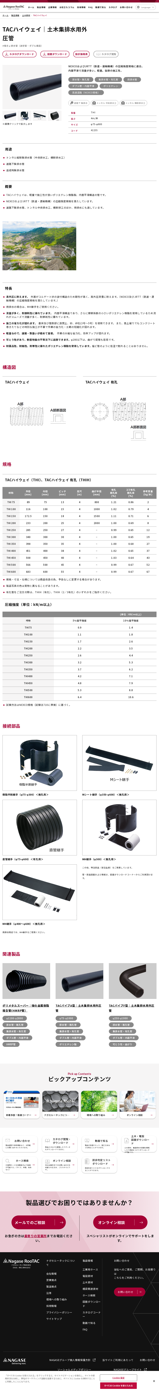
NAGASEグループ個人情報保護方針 (70, 1360)
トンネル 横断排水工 (135, 103)
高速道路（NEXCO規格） (86, 92)
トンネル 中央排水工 (106, 103)
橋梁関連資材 (90, 1289)
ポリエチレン (110, 86)
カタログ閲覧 (109, 54)
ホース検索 (89, 1295)
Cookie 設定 (118, 1377)
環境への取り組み (56, 1299)
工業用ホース (90, 1269)
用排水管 (132, 79)
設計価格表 (81, 54)
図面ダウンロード (57, 54)
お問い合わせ (147, 1360)
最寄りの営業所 (35, 1236)
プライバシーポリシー (59, 1312)
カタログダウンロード (21, 54)
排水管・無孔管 (80, 79)
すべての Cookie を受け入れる (118, 1385)
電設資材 (88, 1276)
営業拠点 (51, 1280)
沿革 (49, 1293)
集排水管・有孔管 (108, 79)
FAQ (85, 1329)
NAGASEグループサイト (128, 1369)
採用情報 (51, 1306)
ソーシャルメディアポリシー (74, 1369)
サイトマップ (54, 1319)
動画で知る (89, 1323)
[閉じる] (154, 1381)
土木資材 (88, 1282)
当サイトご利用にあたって (118, 1360)
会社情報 (51, 1273)
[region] (79, 1381)
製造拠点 (51, 1286)
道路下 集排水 (81, 103)
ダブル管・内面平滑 (83, 86)
